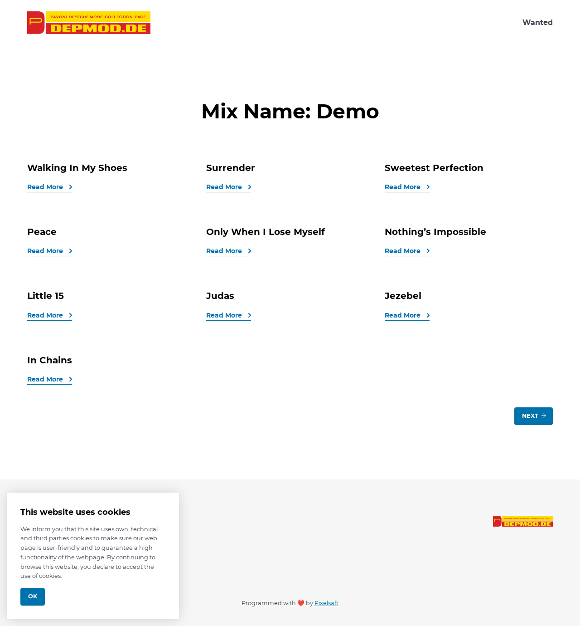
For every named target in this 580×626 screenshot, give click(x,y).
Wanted (537, 22)
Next (531, 415)
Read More (46, 187)
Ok (32, 596)
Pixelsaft (326, 603)
